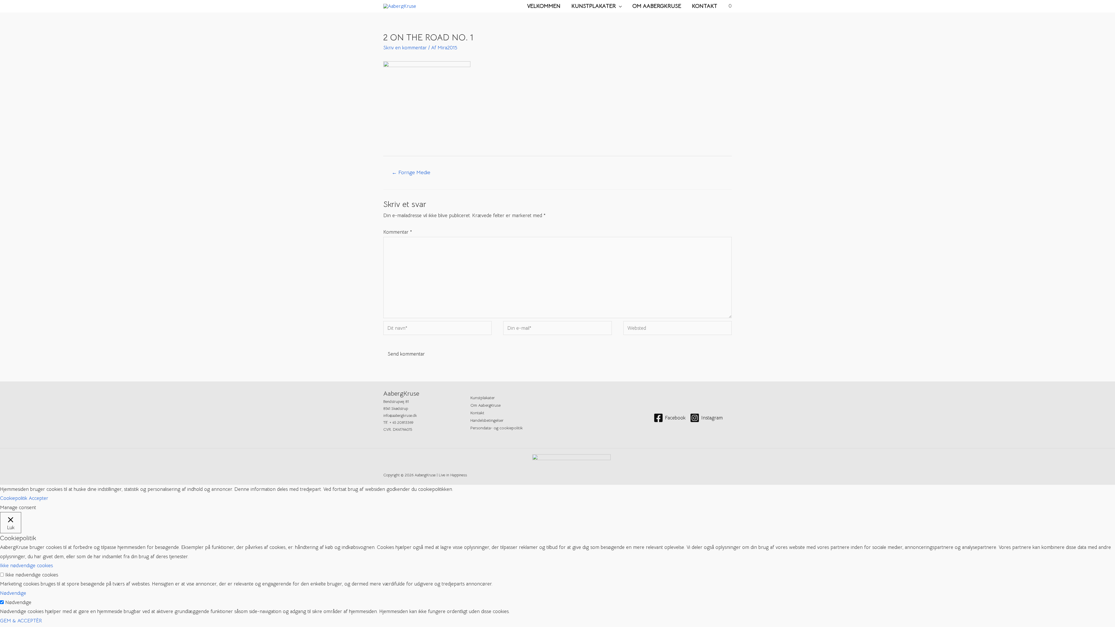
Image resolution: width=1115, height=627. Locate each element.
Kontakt (704, 6)
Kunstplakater (593, 6)
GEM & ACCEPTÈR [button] (21, 621)
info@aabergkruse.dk (400, 415)
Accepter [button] (38, 498)
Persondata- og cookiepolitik (496, 427)
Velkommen (543, 6)
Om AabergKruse (656, 6)
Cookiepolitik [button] (13, 498)
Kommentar (397, 232)
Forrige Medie (411, 172)
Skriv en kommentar (405, 48)
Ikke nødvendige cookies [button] (26, 566)
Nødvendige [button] (13, 593)
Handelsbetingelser (486, 420)
